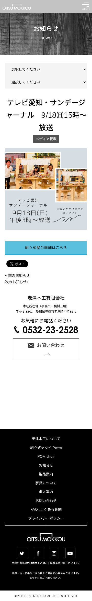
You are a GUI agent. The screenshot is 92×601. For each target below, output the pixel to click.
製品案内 (46, 474)
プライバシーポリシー (46, 518)
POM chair (46, 456)
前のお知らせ (18, 275)
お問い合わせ (46, 500)
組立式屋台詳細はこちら (46, 247)
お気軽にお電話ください (46, 321)
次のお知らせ (16, 282)
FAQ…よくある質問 (46, 509)
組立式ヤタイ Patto (46, 447)
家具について (46, 483)
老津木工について (46, 438)
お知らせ (46, 465)
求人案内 (46, 491)
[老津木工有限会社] (17, 7)
